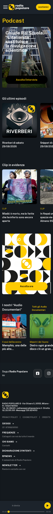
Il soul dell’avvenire (11, 342)
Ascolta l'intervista (26, 79)
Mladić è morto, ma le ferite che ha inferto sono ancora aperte (18, 217)
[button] (5, 7)
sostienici (43, 7)
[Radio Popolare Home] (19, 7)
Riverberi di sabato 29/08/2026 (13, 144)
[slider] (8, 512)
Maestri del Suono (39, 342)
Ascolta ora (26, 286)
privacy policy (10, 417)
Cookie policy (30, 417)
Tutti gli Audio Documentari (39, 308)
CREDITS (46, 417)
